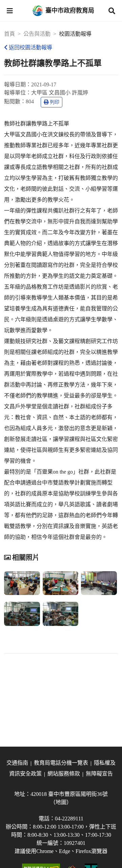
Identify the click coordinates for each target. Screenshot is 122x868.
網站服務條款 (63, 774)
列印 (54, 102)
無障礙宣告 (99, 774)
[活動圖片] (22, 583)
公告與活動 (36, 34)
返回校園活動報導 (30, 47)
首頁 (9, 34)
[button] (10, 11)
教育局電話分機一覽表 (61, 763)
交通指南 (17, 763)
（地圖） (61, 802)
